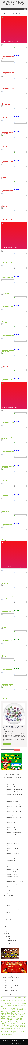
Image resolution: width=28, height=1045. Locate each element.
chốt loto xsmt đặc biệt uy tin (12, 845)
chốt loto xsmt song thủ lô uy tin (13, 858)
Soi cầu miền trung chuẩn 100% (11, 839)
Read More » (7, 743)
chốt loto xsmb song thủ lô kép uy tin (14, 832)
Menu (3, 9)
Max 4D (7, 917)
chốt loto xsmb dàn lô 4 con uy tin (13, 811)
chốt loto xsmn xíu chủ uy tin (12, 884)
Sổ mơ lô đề (6, 893)
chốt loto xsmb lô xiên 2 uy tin (12, 822)
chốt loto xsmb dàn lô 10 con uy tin (13, 808)
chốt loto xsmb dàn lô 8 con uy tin (13, 820)
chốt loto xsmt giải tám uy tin (12, 848)
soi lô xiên (10, 1031)
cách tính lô (16, 999)
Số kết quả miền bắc (10, 938)
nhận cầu (16, 55)
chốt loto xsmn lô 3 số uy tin (12, 876)
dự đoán (6, 1002)
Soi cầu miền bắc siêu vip (9, 815)
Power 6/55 (8, 919)
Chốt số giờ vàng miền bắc (7, 997)
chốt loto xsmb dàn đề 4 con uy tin (13, 796)
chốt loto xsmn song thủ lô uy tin (13, 886)
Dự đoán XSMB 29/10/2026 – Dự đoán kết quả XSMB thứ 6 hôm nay (13, 728)
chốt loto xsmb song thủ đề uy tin (13, 829)
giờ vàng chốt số (18, 1010)
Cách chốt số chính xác (9, 890)
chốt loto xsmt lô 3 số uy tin (12, 850)
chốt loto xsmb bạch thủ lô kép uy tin (14, 789)
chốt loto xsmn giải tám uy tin (12, 874)
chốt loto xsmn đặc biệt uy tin (12, 871)
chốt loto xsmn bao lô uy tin (12, 866)
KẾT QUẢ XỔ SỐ (7, 905)
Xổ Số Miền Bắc (9, 1032)
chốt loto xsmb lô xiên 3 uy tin (12, 824)
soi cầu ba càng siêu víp (11, 1021)
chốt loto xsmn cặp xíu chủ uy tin (13, 869)
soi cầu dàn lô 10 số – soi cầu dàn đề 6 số (14, 3)
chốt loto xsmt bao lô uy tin (12, 841)
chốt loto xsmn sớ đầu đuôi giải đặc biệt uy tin (16, 881)
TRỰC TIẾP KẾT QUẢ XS (9, 895)
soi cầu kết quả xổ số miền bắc (8, 1028)
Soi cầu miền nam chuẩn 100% (10, 864)
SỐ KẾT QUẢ (7, 936)
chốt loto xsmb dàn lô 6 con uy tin (13, 817)
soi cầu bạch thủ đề (13, 1024)
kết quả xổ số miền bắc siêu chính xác (10, 1014)
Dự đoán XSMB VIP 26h (10, 1005)
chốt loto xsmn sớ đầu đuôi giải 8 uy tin (14, 879)
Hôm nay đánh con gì (6, 1011)
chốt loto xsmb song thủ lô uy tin (13, 834)
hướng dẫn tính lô (18, 1013)
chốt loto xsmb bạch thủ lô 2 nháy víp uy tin (15, 781)
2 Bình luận (10, 731)
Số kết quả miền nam (10, 943)
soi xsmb (20, 1031)
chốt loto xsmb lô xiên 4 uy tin (12, 827)
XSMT (5, 903)
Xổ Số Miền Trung (11, 1034)
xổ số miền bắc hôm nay (18, 1033)
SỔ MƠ (5, 931)
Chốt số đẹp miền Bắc (8, 999)
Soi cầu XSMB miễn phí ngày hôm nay (15, 1030)
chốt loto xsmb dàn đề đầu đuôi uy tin (14, 806)
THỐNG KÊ (6, 923)
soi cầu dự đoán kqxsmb (13, 1025)
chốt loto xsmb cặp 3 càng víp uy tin (14, 794)
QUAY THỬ (6, 933)
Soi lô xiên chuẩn (16, 1031)
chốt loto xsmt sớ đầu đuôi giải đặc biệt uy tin (16, 855)
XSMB (5, 898)
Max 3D (7, 914)
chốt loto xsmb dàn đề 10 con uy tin (13, 804)
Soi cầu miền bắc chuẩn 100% (10, 780)
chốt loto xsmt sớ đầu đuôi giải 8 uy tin (14, 853)
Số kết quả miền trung (11, 940)
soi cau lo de (9, 1018)
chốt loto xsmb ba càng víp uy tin (13, 784)
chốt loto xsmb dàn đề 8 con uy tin (13, 801)
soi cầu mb (17, 1028)
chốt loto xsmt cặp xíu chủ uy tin (13, 843)
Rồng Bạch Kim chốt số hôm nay (9, 1016)
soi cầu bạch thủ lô (11, 1022)
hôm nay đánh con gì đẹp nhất (12, 1012)
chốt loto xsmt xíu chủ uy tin (12, 860)
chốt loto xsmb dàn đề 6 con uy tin (13, 799)
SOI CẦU (6, 926)
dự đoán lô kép (12, 1003)
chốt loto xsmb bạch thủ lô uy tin (13, 791)
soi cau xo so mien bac (17, 1018)
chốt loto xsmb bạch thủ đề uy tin (13, 786)
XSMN (5, 900)
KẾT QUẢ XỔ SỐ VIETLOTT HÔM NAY (14, 909)
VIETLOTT (6, 907)
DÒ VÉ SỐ (6, 928)
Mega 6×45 (8, 912)
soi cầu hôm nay (18, 1026)
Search (16, 750)
